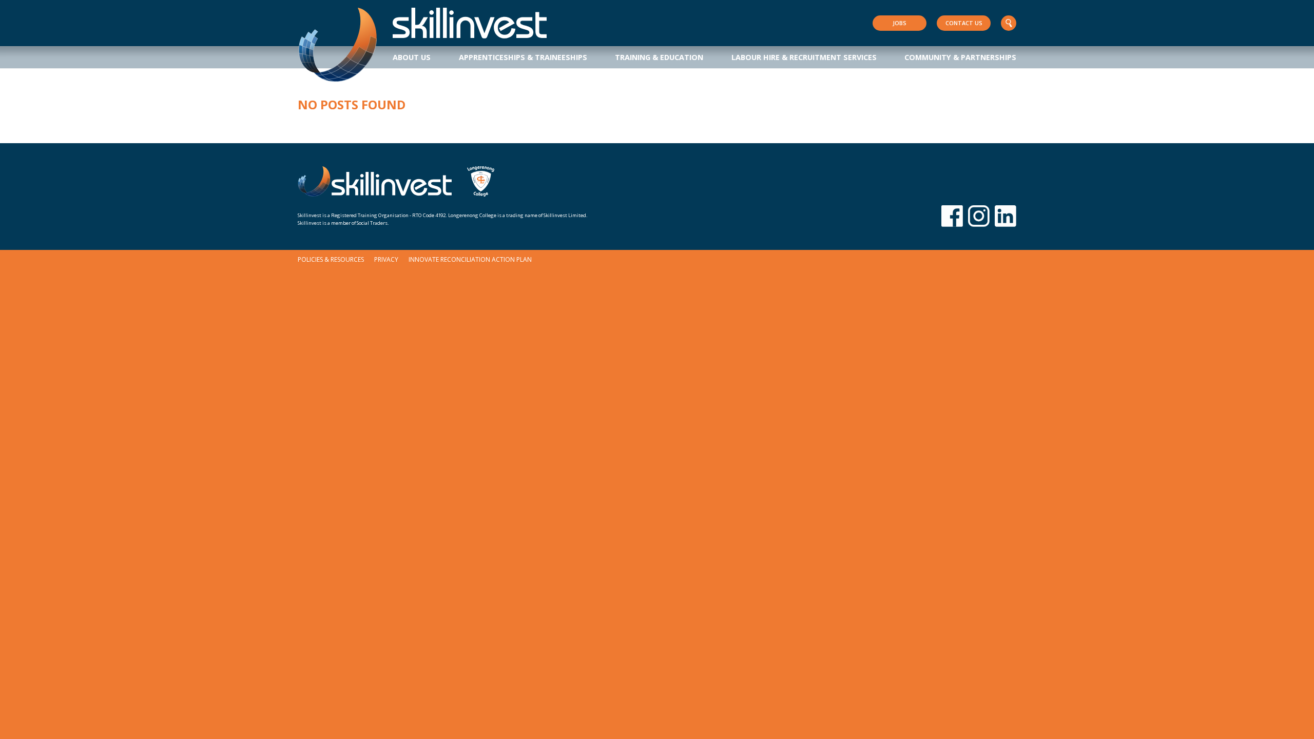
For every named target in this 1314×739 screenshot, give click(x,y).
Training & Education (659, 57)
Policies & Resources (331, 259)
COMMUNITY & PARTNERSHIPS (960, 57)
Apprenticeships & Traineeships (523, 57)
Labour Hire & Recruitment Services (804, 57)
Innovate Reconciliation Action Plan (470, 259)
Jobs (899, 23)
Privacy (386, 259)
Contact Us (963, 23)
